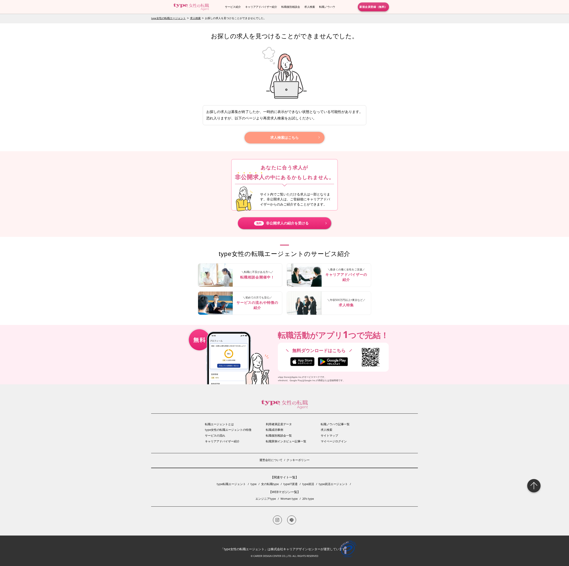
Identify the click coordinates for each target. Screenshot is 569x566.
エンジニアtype (265, 499)
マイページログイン (334, 441)
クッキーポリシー (298, 460)
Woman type (289, 499)
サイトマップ (329, 435)
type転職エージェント (231, 484)
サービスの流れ (215, 435)
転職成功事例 (274, 430)
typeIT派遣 (290, 484)
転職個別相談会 (290, 7)
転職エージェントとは (219, 424)
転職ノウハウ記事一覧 (335, 424)
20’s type (308, 499)
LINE (291, 520)
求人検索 (309, 7)
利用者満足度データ (279, 424)
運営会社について (270, 460)
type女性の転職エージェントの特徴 (228, 430)
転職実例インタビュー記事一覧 (286, 441)
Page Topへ (534, 485)
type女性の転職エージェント (168, 18)
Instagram (277, 520)
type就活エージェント (333, 484)
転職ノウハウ (327, 7)
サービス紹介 (233, 7)
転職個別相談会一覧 (279, 435)
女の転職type (270, 484)
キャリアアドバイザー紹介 (261, 7)
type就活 (308, 484)
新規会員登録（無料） (373, 7)
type (253, 484)
